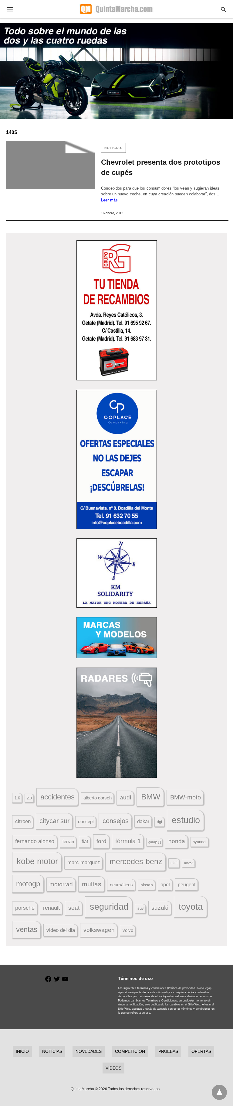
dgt (159, 821)
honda (176, 841)
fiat (85, 841)
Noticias (113, 147)
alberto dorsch (97, 797)
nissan (146, 884)
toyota (191, 907)
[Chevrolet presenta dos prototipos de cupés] (50, 165)
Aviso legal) (204, 988)
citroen (23, 821)
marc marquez (83, 862)
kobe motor (37, 861)
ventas (26, 929)
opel (165, 884)
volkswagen (99, 930)
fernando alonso (34, 841)
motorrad (61, 884)
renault (51, 908)
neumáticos (121, 884)
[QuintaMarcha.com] (116, 9)
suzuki (159, 908)
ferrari (68, 841)
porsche (25, 908)
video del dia (60, 930)
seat (73, 908)
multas (91, 884)
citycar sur (54, 821)
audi (125, 797)
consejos (116, 821)
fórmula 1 (128, 841)
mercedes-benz (136, 861)
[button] (116, 310)
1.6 (17, 798)
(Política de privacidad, (181, 988)
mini (174, 863)
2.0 (29, 798)
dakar (143, 821)
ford (101, 841)
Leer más (109, 200)
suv (140, 908)
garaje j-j (154, 842)
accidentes (57, 797)
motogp (28, 884)
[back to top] (219, 1092)
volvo (128, 930)
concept (86, 821)
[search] (223, 9)
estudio (186, 820)
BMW (150, 796)
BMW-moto (185, 797)
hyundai (199, 842)
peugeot (186, 884)
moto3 (188, 863)
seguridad (109, 907)
